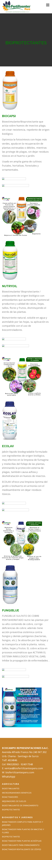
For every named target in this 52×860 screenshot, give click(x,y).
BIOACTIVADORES (10, 797)
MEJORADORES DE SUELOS (14, 801)
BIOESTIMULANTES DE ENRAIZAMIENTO (20, 805)
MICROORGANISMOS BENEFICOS (16, 792)
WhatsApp (8, 776)
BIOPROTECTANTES (11, 809)
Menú (47, 5)
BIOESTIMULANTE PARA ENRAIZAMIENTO (20, 845)
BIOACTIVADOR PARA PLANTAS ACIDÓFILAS (21, 841)
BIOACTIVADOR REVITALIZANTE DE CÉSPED (21, 849)
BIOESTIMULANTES (10, 788)
